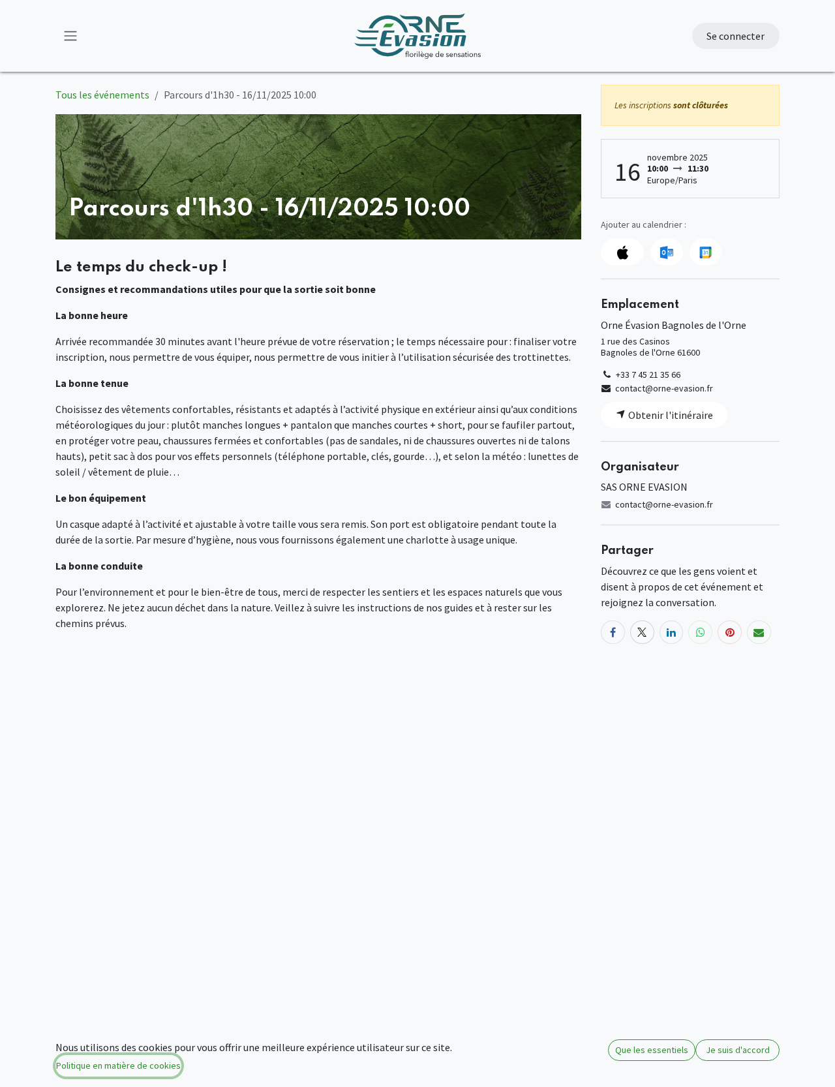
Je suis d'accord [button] (738, 1050)
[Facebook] (613, 632)
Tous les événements (102, 94)
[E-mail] (759, 632)
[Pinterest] (730, 632)
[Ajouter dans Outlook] (666, 252)
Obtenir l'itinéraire (669, 414)
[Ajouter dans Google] (705, 252)
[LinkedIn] (672, 632)
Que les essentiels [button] (651, 1050)
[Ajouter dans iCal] (622, 252)
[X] (642, 632)
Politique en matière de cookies (118, 1065)
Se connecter (735, 35)
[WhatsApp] (700, 632)
